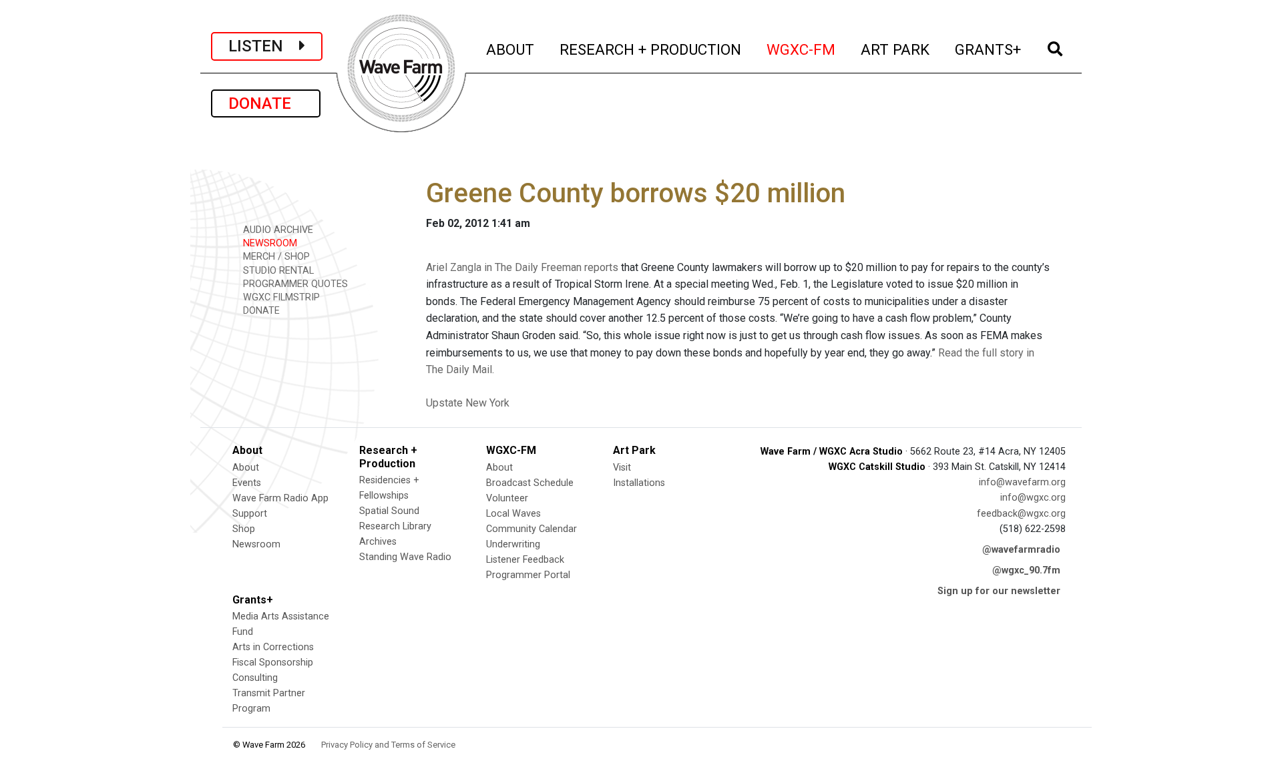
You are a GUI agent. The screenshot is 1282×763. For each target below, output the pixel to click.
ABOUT (511, 49)
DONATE (265, 103)
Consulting (255, 678)
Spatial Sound (389, 511)
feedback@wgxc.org (1021, 513)
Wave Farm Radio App (280, 498)
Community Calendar (531, 529)
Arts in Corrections (273, 647)
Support (249, 513)
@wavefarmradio (1021, 549)
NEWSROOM (268, 243)
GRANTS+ (988, 49)
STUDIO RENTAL (277, 270)
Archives (378, 541)
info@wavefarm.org (1022, 482)
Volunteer (507, 498)
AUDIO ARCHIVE (276, 230)
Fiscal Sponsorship (272, 662)
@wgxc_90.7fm (1026, 570)
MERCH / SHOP (275, 256)
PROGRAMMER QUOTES (294, 284)
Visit (622, 467)
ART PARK (896, 49)
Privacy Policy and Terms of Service (388, 745)
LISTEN (263, 46)
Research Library (395, 526)
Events (246, 483)
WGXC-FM (802, 49)
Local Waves (513, 513)
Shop (243, 529)
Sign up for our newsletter (998, 591)
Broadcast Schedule (530, 483)
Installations (639, 483)
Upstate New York (467, 403)
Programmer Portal (528, 575)
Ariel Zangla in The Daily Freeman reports (522, 267)
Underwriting (513, 544)
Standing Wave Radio (405, 557)
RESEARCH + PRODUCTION (651, 49)
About (245, 467)
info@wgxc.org (1033, 497)
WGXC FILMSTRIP (280, 297)
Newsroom (256, 544)
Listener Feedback (525, 559)
